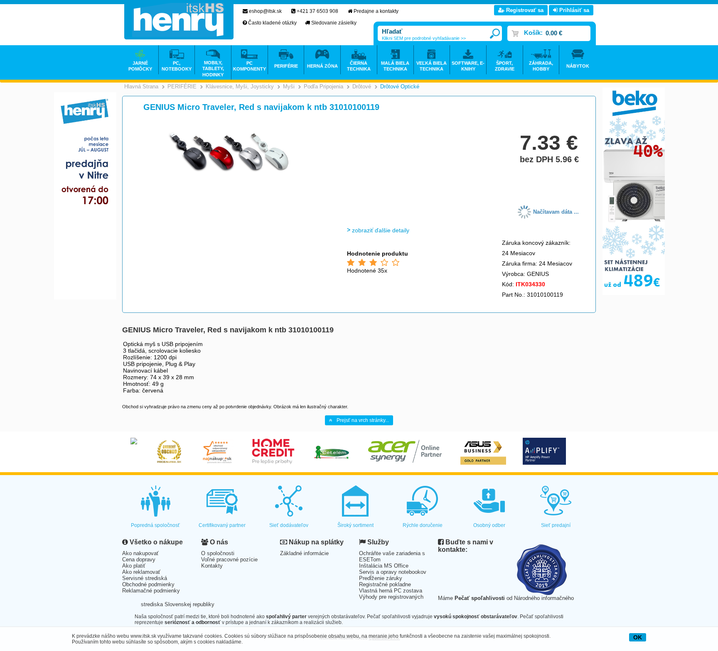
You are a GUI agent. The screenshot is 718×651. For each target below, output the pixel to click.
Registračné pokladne (385, 584)
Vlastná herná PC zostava (390, 591)
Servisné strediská (144, 578)
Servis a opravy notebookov (392, 572)
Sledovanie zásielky (334, 23)
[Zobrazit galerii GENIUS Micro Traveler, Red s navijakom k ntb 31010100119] (229, 171)
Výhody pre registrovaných (391, 597)
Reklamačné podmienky (151, 591)
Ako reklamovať (141, 572)
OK (637, 637)
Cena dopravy (138, 559)
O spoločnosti (217, 553)
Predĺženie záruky (380, 578)
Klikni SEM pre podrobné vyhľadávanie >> (424, 38)
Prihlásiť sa (573, 10)
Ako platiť (133, 566)
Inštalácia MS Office (383, 566)
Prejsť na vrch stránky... (363, 420)
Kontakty (212, 566)
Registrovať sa (523, 10)
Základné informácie (304, 553)
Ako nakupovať (140, 553)
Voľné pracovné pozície (229, 559)
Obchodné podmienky (148, 584)
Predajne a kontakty (376, 11)
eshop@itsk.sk (265, 11)
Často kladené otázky (272, 23)
